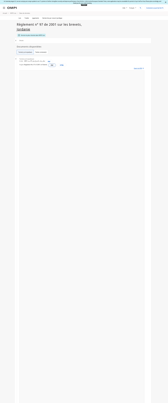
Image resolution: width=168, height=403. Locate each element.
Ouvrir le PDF (138, 68)
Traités (26, 18)
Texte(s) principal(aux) (25, 52)
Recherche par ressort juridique (52, 18)
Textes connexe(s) (40, 52)
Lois (20, 18)
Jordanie (23, 29)
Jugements (35, 18)
